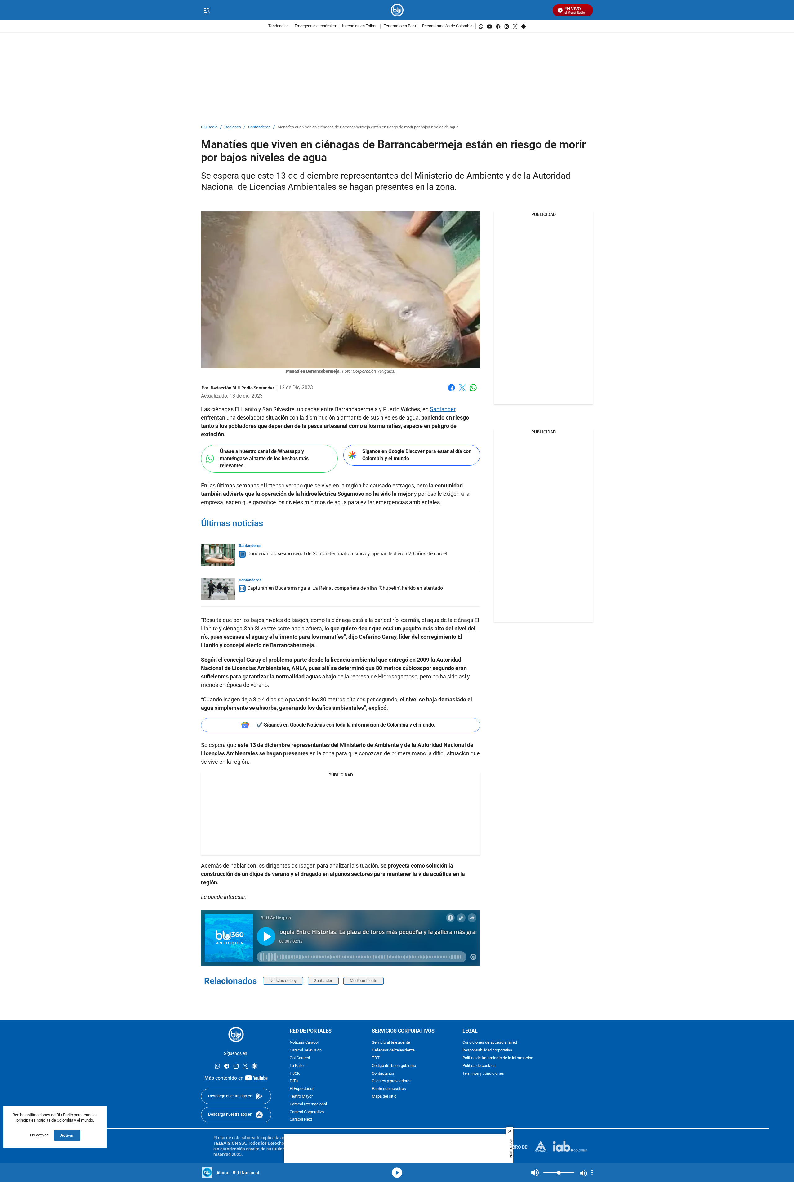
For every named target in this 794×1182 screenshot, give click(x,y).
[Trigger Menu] (206, 10)
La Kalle (297, 1066)
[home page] (397, 10)
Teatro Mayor (301, 1097)
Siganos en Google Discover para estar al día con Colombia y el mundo (416, 454)
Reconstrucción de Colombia (447, 26)
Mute (535, 1172)
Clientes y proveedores (392, 1081)
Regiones (233, 127)
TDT (376, 1058)
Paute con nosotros (389, 1089)
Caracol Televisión (306, 1050)
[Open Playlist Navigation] (592, 1173)
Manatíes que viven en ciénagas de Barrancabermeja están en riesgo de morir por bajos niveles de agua (368, 127)
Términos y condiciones (483, 1073)
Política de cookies (479, 1066)
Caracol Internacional (308, 1104)
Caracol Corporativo (307, 1112)
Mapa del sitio (384, 1097)
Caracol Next (301, 1120)
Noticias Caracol (304, 1043)
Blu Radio (209, 127)
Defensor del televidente (393, 1050)
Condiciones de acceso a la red (489, 1043)
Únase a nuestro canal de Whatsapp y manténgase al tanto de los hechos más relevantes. (264, 458)
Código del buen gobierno (394, 1066)
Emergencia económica (315, 26)
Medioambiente (363, 980)
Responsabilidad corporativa (487, 1050)
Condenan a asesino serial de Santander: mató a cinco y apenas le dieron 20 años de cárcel (347, 554)
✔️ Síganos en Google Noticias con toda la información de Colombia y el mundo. (345, 725)
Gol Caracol (300, 1058)
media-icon (397, 1173)
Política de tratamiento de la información (497, 1058)
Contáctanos (383, 1073)
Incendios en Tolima (359, 26)
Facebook (451, 391)
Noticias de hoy (283, 980)
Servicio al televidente (391, 1043)
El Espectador (302, 1089)
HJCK (295, 1073)
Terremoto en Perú (400, 26)
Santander (442, 409)
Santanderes (259, 127)
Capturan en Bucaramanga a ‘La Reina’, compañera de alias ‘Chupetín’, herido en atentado (345, 588)
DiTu (294, 1081)
